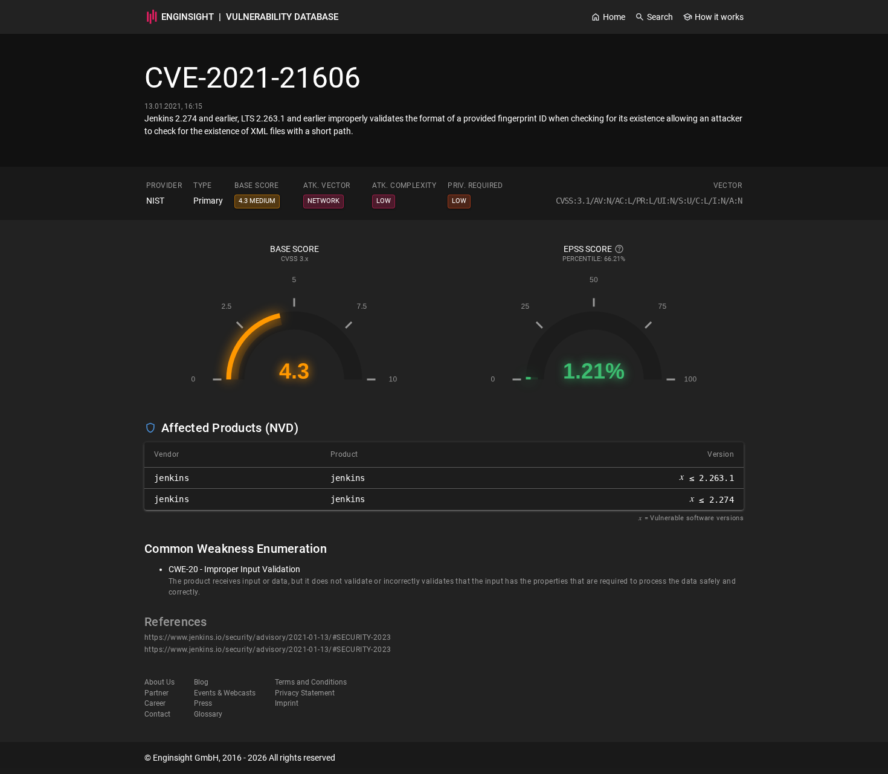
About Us (159, 682)
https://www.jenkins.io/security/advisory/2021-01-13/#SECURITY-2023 (267, 637)
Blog (201, 682)
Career (155, 703)
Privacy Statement (305, 693)
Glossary (208, 714)
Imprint (286, 703)
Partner (156, 693)
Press (203, 703)
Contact (157, 714)
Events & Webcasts (225, 693)
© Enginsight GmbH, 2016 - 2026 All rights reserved (239, 758)
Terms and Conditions (311, 682)
